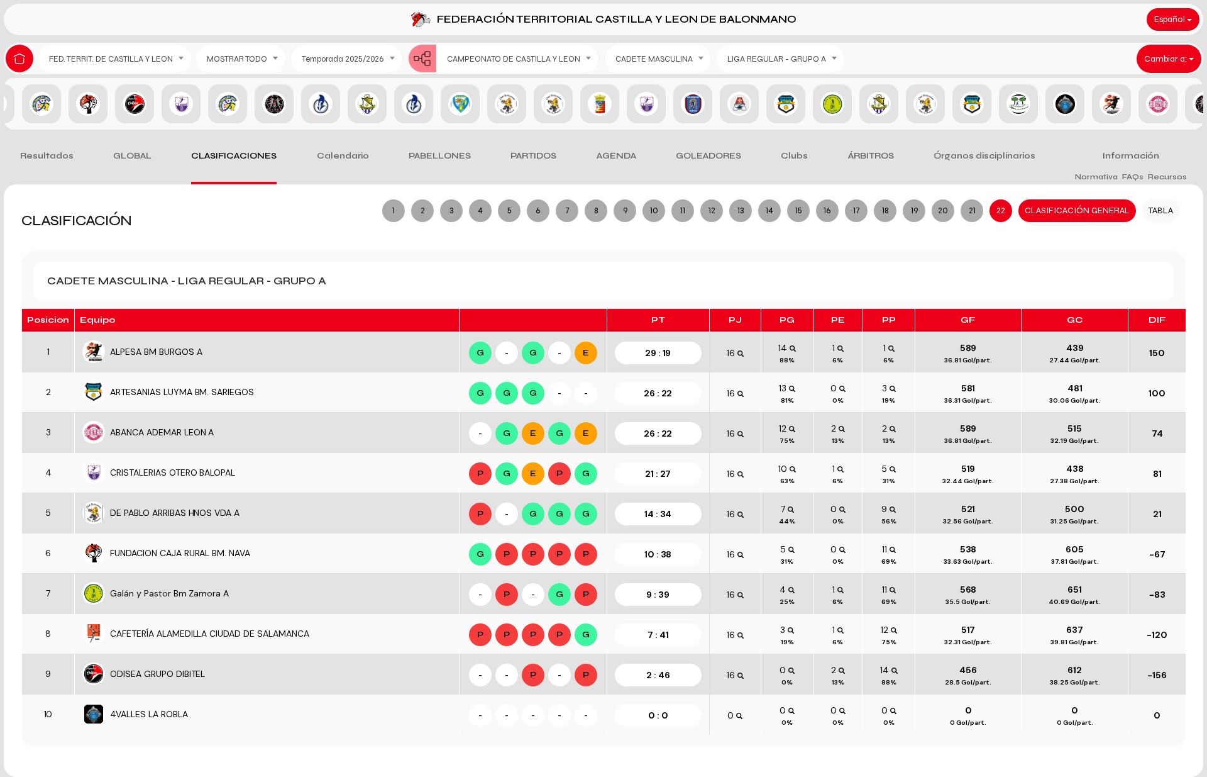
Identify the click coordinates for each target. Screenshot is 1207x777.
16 (827, 210)
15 (798, 210)
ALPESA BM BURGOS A (156, 351)
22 (1000, 210)
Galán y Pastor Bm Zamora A (169, 593)
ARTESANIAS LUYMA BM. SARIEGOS (182, 392)
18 (885, 210)
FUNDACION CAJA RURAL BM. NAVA (180, 553)
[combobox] (114, 59)
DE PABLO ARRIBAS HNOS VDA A (175, 512)
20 (943, 210)
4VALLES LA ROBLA (149, 714)
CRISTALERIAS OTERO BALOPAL (172, 472)
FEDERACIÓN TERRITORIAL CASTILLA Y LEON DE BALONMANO (616, 19)
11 (682, 210)
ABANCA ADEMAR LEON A (162, 432)
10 (654, 210)
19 (914, 210)
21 (972, 210)
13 (740, 210)
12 (711, 210)
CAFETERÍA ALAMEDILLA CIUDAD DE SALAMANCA (209, 633)
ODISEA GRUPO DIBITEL (157, 673)
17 (856, 210)
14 (769, 210)
